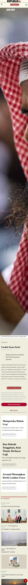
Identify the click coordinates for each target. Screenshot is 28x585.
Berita (8, 9)
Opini (13, 9)
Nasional (4, 525)
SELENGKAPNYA (9, 434)
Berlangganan (14, 4)
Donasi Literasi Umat (14, 404)
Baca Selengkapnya (14, 388)
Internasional (5, 503)
